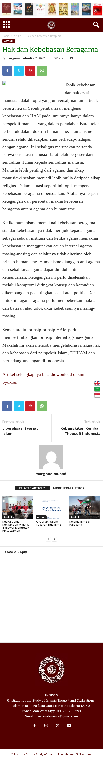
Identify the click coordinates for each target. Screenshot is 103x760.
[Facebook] (7, 71)
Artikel (18, 36)
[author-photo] (51, 457)
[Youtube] (69, 726)
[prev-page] (48, 539)
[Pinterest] (31, 71)
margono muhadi (19, 58)
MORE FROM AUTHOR (68, 488)
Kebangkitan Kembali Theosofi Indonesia (80, 431)
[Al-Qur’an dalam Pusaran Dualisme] (51, 507)
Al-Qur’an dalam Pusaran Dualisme (48, 523)
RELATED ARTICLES (32, 488)
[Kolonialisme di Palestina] (85, 507)
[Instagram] (46, 726)
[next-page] (54, 539)
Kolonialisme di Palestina (80, 523)
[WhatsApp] (42, 71)
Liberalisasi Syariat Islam (20, 431)
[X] (19, 71)
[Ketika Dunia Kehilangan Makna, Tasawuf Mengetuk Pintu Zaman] (18, 507)
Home (5, 36)
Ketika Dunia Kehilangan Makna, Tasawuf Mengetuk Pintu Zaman (15, 526)
